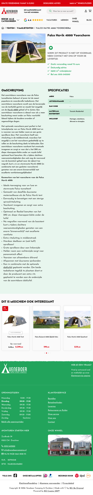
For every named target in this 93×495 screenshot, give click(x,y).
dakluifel (7, 267)
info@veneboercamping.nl (15, 450)
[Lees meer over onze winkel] (70, 445)
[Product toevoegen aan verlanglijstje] (50, 48)
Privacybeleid (68, 483)
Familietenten (25, 28)
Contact (51, 422)
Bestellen (52, 399)
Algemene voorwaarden (50, 483)
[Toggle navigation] (10, 20)
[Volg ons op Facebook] (15, 476)
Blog (89, 20)
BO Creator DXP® (52, 491)
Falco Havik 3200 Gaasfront (77, 337)
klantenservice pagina (80, 376)
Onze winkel (75, 19)
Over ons (52, 418)
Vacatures (51, 20)
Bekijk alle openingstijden (12, 422)
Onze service (53, 414)
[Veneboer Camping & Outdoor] (9, 11)
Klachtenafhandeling (28, 483)
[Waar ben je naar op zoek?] (50, 11)
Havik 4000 (13, 110)
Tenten (11, 28)
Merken (64, 20)
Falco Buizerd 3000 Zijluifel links (46, 337)
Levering (52, 406)
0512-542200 (9, 446)
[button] (86, 11)
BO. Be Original (77, 488)
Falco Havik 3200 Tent (16, 337)
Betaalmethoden (55, 403)
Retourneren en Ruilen (57, 410)
